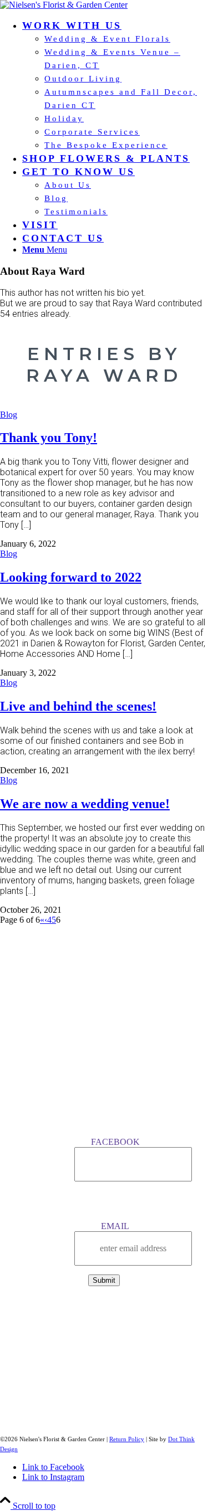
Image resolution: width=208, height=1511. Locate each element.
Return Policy (126, 1439)
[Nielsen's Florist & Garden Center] (64, 4)
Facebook (115, 1142)
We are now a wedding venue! (85, 803)
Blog (8, 414)
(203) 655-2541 (104, 1311)
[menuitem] (115, 85)
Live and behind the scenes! (78, 706)
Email (115, 1226)
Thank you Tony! (48, 437)
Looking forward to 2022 (70, 577)
